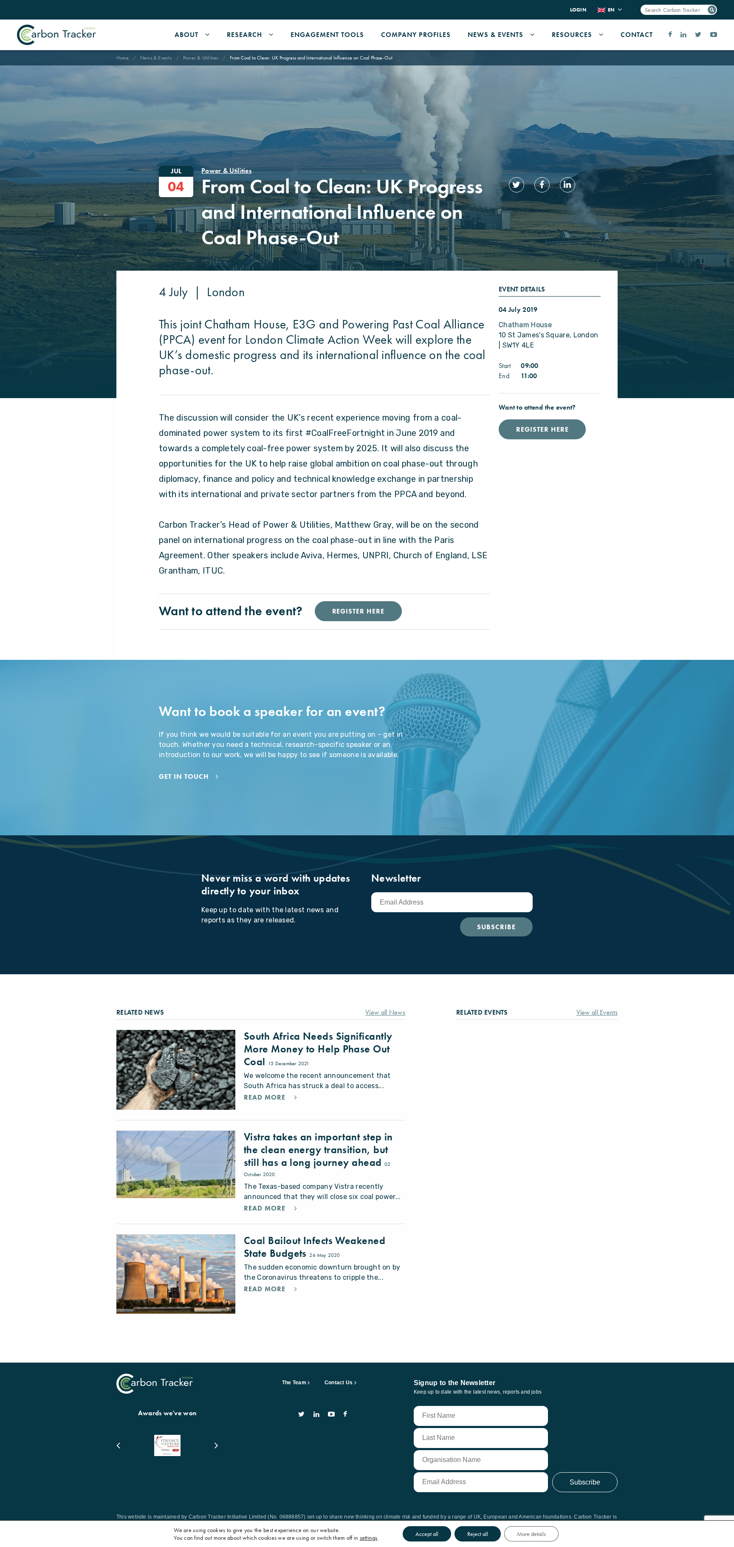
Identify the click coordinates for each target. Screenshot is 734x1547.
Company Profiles (416, 34)
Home (122, 57)
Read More (266, 1097)
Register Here (542, 429)
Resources (572, 34)
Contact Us (339, 1383)
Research (244, 34)
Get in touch (184, 776)
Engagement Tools (327, 34)
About (186, 34)
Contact (637, 34)
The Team (294, 1383)
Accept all (426, 1534)
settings (369, 1537)
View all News (385, 1012)
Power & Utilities (200, 57)
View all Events (597, 1012)
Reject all (477, 1534)
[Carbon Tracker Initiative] (56, 35)
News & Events (495, 34)
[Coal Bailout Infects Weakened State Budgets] (175, 1274)
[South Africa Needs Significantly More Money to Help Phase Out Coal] (175, 1070)
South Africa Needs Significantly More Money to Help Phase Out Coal (318, 1048)
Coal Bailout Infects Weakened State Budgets (314, 1247)
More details (531, 1534)
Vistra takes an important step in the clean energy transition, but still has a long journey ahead (318, 1149)
